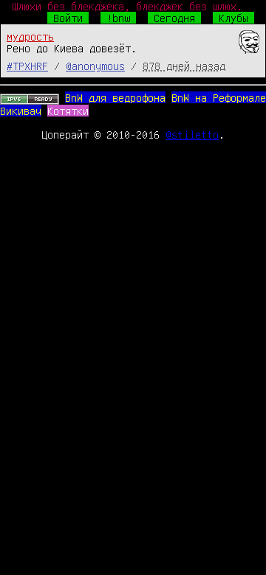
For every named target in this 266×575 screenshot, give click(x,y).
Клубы (233, 18)
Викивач (20, 110)
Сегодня (174, 18)
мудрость (30, 36)
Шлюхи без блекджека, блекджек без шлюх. (127, 6)
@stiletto (192, 134)
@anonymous (95, 66)
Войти (68, 18)
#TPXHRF (27, 66)
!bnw (118, 18)
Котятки (68, 110)
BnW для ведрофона (115, 97)
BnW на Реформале (218, 97)
